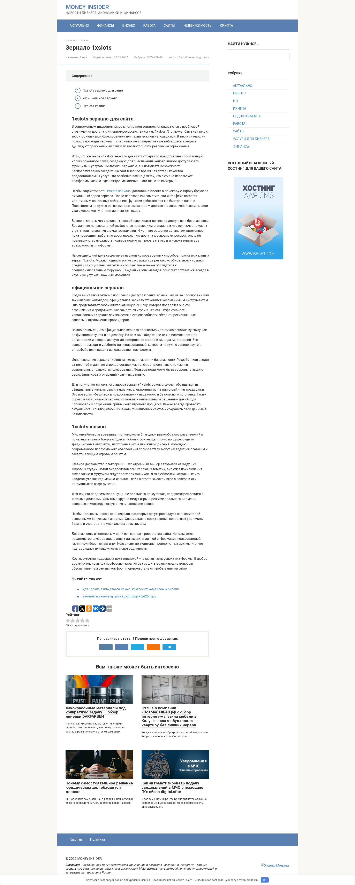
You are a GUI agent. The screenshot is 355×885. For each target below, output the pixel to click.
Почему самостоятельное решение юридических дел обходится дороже (99, 787)
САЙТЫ (169, 26)
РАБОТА (149, 26)
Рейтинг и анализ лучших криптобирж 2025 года (119, 596)
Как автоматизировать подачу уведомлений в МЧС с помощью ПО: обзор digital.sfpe (172, 787)
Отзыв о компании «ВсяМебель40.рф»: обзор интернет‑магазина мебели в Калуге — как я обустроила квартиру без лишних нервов (169, 717)
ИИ (235, 101)
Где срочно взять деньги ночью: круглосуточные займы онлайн (131, 589)
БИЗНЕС (128, 26)
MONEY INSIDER (87, 7)
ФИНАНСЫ (105, 26)
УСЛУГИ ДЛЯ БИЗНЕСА (251, 139)
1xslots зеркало (118, 191)
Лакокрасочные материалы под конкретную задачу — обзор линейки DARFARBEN (96, 712)
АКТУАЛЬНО (79, 26)
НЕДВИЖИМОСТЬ (197, 26)
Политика (97, 839)
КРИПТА (226, 26)
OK (264, 880)
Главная (76, 839)
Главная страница (77, 40)
